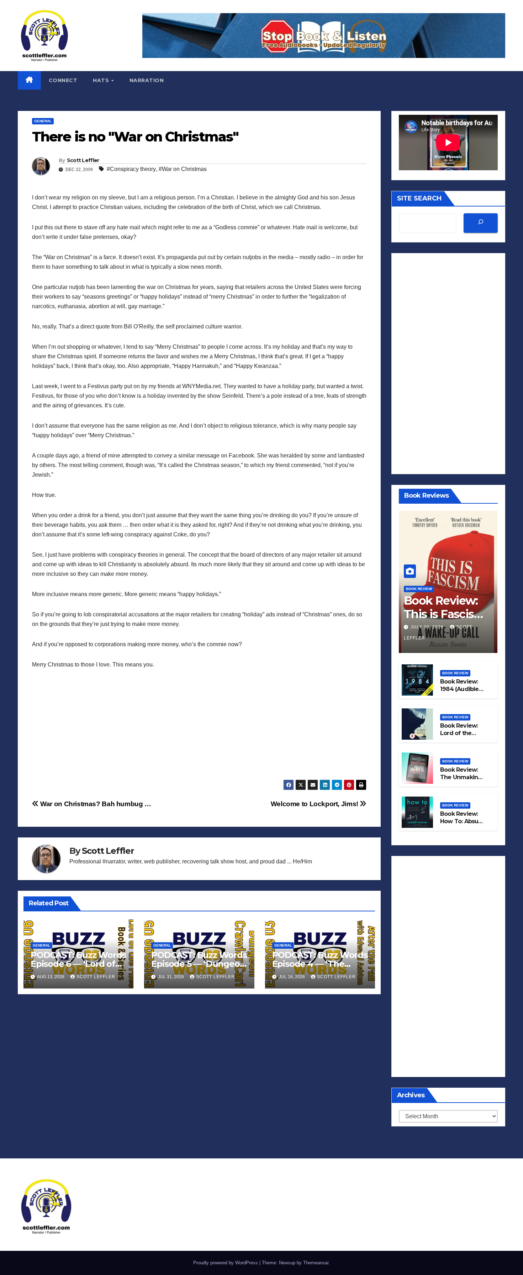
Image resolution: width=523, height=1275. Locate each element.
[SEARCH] (481, 223)
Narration (147, 80)
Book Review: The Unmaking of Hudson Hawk (461, 780)
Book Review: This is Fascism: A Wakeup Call (445, 614)
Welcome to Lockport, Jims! (315, 804)
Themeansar (315, 1262)
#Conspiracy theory (131, 169)
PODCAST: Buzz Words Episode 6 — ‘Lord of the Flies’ (78, 964)
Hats (102, 80)
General (43, 121)
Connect (63, 80)
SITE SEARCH (419, 198)
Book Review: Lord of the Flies (459, 733)
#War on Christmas (183, 169)
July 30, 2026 (428, 627)
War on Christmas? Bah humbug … (95, 804)
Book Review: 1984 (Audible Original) (459, 689)
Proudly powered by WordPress (226, 1262)
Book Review (419, 589)
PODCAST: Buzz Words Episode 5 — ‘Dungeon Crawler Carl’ (199, 964)
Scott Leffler (83, 160)
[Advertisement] (199, 730)
